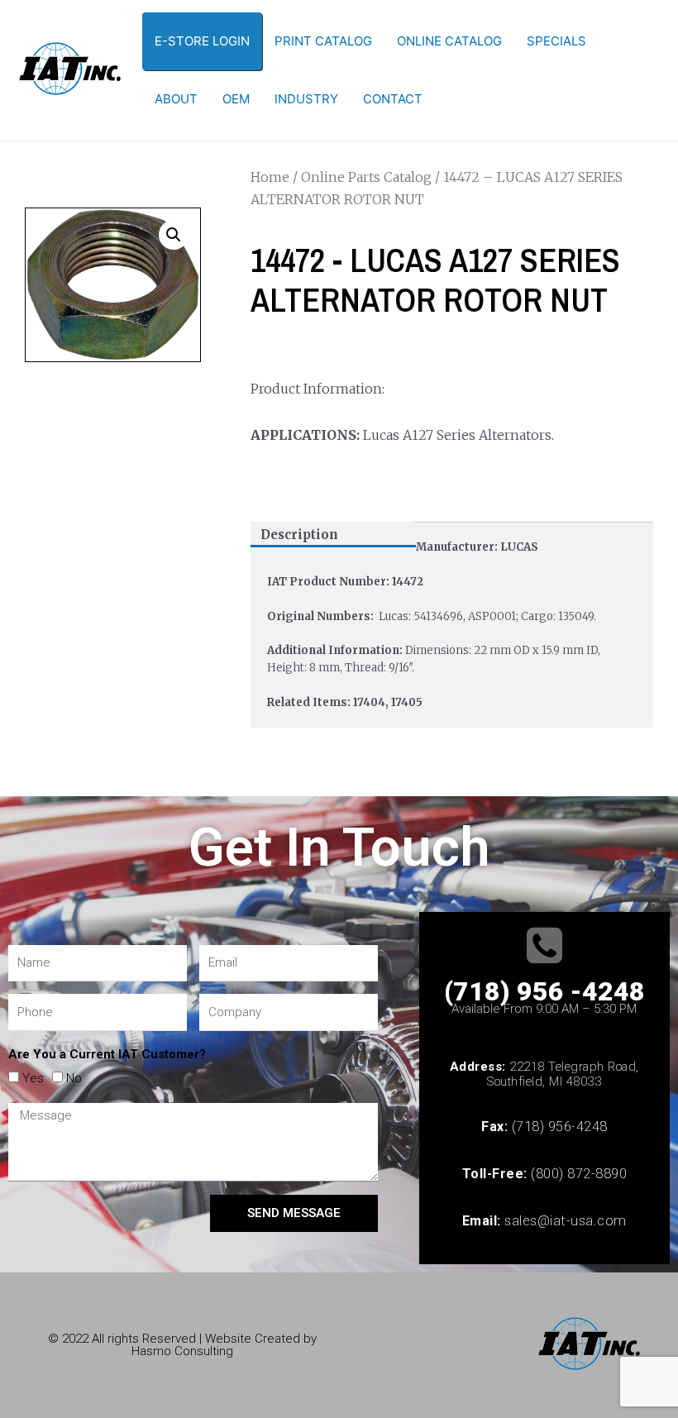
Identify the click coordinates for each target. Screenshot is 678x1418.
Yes (33, 1078)
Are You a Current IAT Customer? (107, 1054)
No (74, 1078)
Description (299, 534)
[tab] (333, 534)
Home (270, 177)
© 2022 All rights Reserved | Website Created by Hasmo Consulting (182, 1344)
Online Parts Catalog (366, 177)
